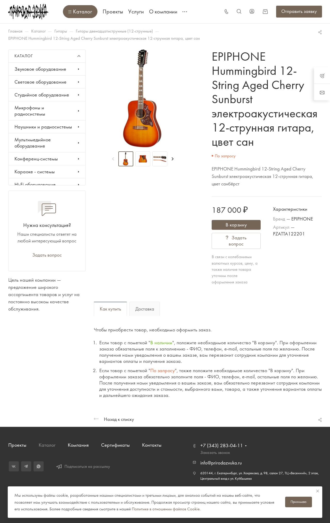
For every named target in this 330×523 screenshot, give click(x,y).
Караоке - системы (34, 171)
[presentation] (113, 159)
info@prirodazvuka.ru (221, 463)
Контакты (151, 445)
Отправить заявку (299, 11)
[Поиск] (238, 11)
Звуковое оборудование (40, 69)
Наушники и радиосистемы (43, 127)
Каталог (47, 445)
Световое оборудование (40, 82)
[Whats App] (39, 466)
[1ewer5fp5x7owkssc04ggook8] (143, 98)
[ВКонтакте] (14, 466)
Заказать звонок (215, 452)
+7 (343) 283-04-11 (221, 445)
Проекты (17, 445)
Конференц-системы (36, 159)
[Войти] (252, 11)
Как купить (110, 309)
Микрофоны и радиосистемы (29, 110)
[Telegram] (26, 466)
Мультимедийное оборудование (32, 142)
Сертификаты (115, 445)
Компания (78, 445)
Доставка (144, 309)
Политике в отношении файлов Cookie (166, 509)
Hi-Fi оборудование (35, 184)
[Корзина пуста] (265, 11)
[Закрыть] (317, 491)
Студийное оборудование (41, 95)
